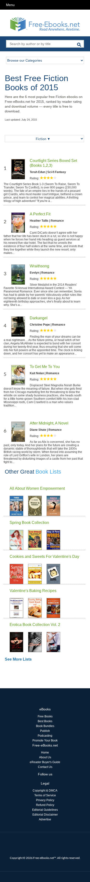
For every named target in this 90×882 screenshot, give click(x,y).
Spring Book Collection (29, 523)
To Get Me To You (45, 367)
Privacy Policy (45, 800)
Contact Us (45, 767)
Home (45, 752)
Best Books (45, 721)
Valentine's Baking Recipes (33, 591)
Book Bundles (45, 726)
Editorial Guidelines (45, 809)
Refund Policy (45, 805)
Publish (45, 731)
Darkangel (39, 318)
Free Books (45, 716)
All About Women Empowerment (37, 488)
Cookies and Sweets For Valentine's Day (44, 556)
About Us (45, 757)
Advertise (45, 819)
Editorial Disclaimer (45, 814)
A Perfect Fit (40, 214)
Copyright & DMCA (45, 790)
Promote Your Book (45, 740)
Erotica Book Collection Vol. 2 (35, 625)
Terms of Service (45, 795)
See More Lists (18, 659)
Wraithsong (39, 266)
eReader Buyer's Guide (45, 762)
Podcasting (45, 735)
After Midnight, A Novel (49, 423)
